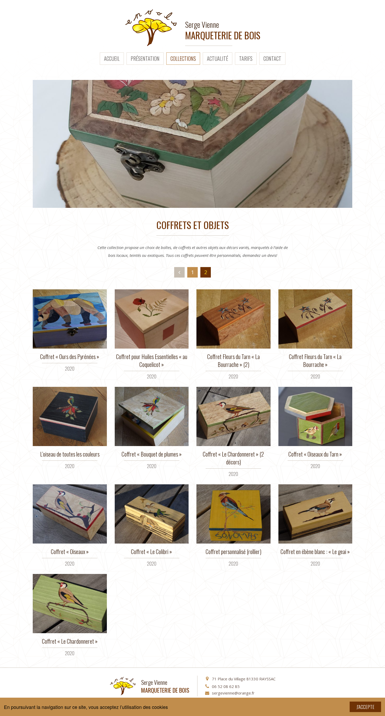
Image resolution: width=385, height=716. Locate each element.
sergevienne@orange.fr (233, 693)
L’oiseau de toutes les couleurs (70, 454)
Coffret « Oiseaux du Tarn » (315, 454)
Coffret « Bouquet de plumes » (152, 454)
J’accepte (365, 706)
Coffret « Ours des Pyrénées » (69, 356)
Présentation (145, 58)
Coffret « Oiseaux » (70, 551)
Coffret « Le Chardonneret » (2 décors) (233, 458)
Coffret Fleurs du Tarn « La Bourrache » (315, 360)
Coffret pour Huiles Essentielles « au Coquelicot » (151, 360)
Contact (272, 58)
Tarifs (245, 58)
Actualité (217, 58)
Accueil (112, 58)
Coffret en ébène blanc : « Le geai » (315, 551)
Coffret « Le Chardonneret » (70, 641)
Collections (183, 58)
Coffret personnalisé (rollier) (233, 551)
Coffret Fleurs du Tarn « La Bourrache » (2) (233, 360)
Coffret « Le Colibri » (151, 551)
